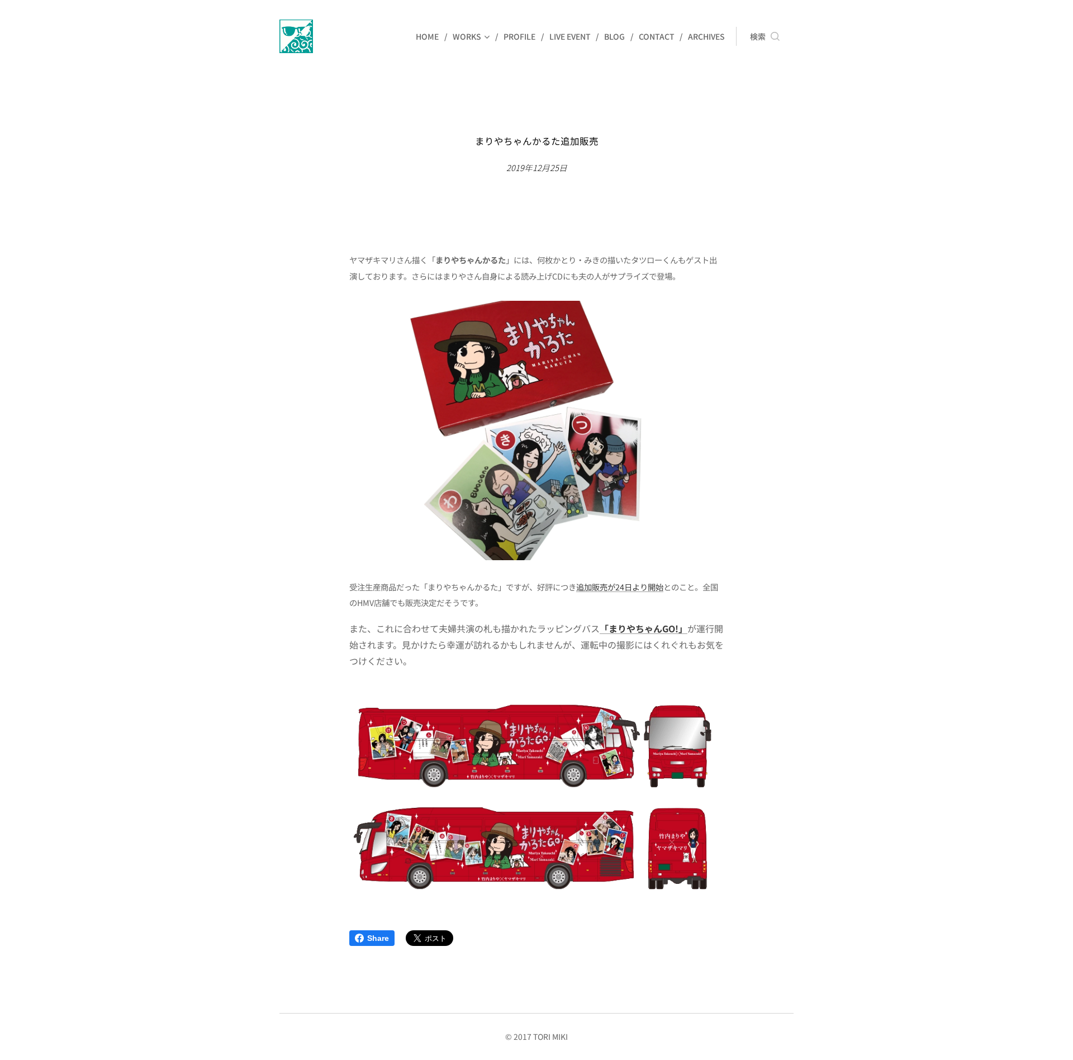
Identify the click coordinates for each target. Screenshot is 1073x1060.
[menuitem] (430, 36)
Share (378, 938)
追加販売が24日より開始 (619, 587)
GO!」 (674, 628)
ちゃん (648, 628)
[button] (765, 36)
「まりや (617, 628)
